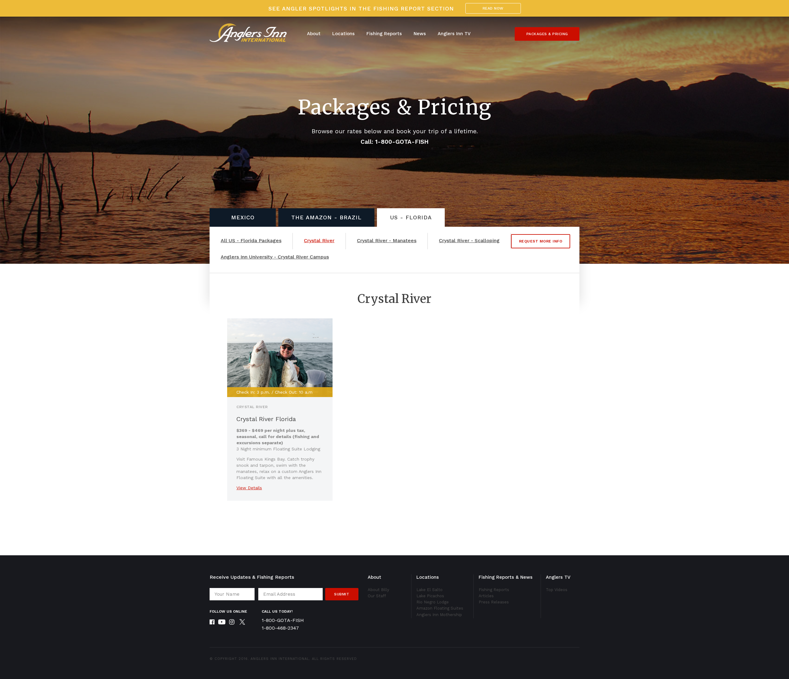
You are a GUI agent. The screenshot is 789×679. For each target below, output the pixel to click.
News (420, 33)
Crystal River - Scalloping (469, 240)
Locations (343, 33)
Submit (341, 594)
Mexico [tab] (243, 217)
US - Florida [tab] (411, 217)
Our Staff (377, 596)
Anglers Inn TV (454, 33)
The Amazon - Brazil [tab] (326, 217)
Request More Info (540, 241)
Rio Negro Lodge (432, 602)
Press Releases (494, 602)
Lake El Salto (429, 589)
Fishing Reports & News (506, 577)
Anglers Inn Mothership (439, 614)
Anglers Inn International (280, 659)
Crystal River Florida (266, 419)
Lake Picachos (430, 596)
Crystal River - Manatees (386, 240)
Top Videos (556, 589)
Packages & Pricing (547, 34)
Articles (486, 596)
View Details (249, 487)
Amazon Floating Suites (439, 608)
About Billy (378, 589)
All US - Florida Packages (251, 240)
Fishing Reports (384, 33)
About (314, 33)
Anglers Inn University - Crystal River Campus (275, 257)
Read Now (493, 8)
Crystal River (319, 240)
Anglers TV (558, 577)
